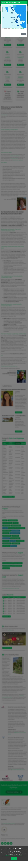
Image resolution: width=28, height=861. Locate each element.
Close (24, 33)
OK (14, 858)
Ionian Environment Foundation (18, 28)
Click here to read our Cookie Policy (14, 855)
